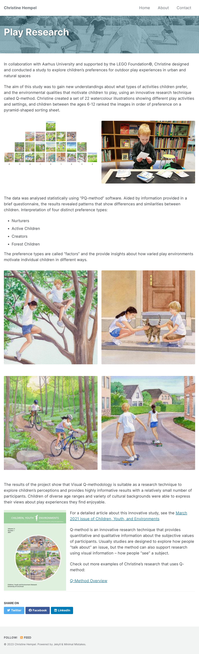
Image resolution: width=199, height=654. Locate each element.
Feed (27, 637)
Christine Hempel (20, 7)
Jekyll (57, 644)
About (163, 7)
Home (144, 7)
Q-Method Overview (88, 580)
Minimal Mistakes (74, 644)
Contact (184, 7)
